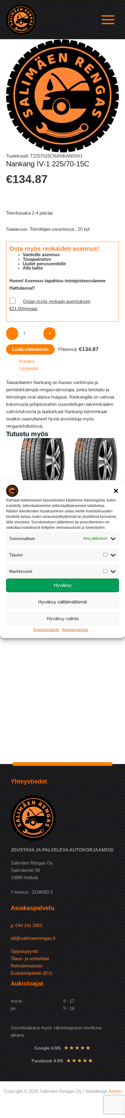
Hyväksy (63, 585)
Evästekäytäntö (46, 630)
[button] (116, 491)
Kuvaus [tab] (27, 361)
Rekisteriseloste (75, 630)
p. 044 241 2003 (27, 925)
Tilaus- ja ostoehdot (30, 958)
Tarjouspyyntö (24, 951)
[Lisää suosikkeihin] (27, 445)
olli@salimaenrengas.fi (33, 938)
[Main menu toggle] (108, 20)
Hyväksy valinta (63, 618)
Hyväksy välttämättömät (62, 601)
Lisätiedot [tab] (28, 368)
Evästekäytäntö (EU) (31, 973)
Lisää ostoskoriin (30, 349)
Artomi (115, 1091)
